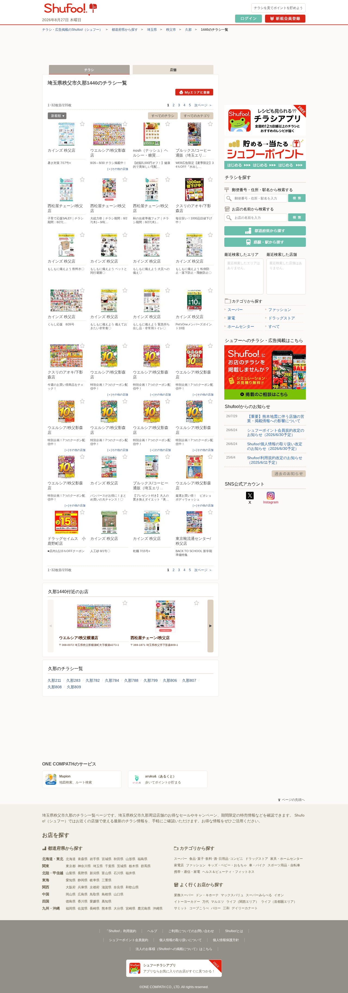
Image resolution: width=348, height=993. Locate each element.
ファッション (279, 309)
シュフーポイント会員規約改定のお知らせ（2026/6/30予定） (275, 432)
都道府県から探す (125, 30)
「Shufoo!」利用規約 (120, 931)
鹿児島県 (144, 908)
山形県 (130, 859)
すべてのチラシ (162, 116)
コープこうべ (199, 908)
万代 (205, 902)
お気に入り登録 (82, 124)
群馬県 (146, 866)
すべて (274, 326)
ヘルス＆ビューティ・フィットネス (228, 872)
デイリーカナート (245, 908)
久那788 (131, 680)
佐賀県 (83, 908)
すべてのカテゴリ (197, 116)
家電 (231, 318)
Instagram (270, 498)
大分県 (118, 908)
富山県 (106, 873)
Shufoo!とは (234, 931)
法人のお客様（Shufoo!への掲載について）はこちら (174, 949)
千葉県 (110, 866)
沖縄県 (158, 908)
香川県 (83, 901)
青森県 (83, 859)
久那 (188, 30)
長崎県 (95, 908)
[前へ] (51, 626)
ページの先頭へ (291, 800)
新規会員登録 (285, 18)
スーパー (235, 309)
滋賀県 (106, 887)
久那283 (73, 680)
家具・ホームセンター (286, 859)
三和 (226, 908)
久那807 (189, 680)
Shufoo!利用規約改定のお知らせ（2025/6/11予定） (274, 460)
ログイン (248, 18)
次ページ (203, 105)
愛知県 (71, 880)
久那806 (170, 680)
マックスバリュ (232, 895)
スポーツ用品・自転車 (284, 865)
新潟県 (95, 873)
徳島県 (71, 901)
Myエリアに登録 (194, 92)
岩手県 (95, 859)
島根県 (106, 894)
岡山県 (71, 894)
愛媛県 (95, 901)
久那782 (93, 680)
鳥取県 (95, 894)
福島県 (142, 859)
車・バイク (257, 865)
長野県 (83, 873)
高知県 (106, 901)
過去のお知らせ (289, 473)
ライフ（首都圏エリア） (279, 902)
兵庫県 (83, 887)
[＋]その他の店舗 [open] (117, 168)
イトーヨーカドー (187, 902)
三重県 (106, 880)
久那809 (74, 687)
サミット (180, 908)
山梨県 (71, 873)
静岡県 (83, 880)
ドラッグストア (281, 318)
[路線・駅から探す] (265, 242)
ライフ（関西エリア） (242, 902)
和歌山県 (132, 887)
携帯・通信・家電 (187, 872)
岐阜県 (95, 880)
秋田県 (118, 859)
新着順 (54, 116)
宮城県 (106, 859)
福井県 (130, 873)
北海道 (71, 859)
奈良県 (118, 887)
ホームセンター (241, 326)
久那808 (55, 687)
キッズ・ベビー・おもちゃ (227, 865)
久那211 (54, 680)
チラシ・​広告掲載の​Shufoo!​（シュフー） (72, 30)
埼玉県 (152, 30)
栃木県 (134, 866)
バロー (216, 908)
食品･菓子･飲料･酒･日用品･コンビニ (216, 859)
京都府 (95, 887)
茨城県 (122, 866)
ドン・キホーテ (207, 895)
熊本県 (106, 908)
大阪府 (71, 887)
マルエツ (217, 902)
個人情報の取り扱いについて (180, 940)
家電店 (179, 865)
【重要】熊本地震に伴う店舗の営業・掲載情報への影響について (275, 418)
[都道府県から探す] (265, 230)
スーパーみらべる (259, 895)
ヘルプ (152, 931)
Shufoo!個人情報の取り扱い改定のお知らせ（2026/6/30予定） (274, 446)
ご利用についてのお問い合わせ (191, 931)
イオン (279, 895)
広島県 (83, 894)
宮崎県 (130, 908)
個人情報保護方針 (226, 940)
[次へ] (210, 626)
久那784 (112, 680)
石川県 (118, 873)
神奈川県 (84, 866)
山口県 (118, 894)
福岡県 (71, 908)
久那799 (151, 680)
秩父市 (171, 30)
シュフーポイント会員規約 (128, 940)
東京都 (71, 866)
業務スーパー (184, 895)
